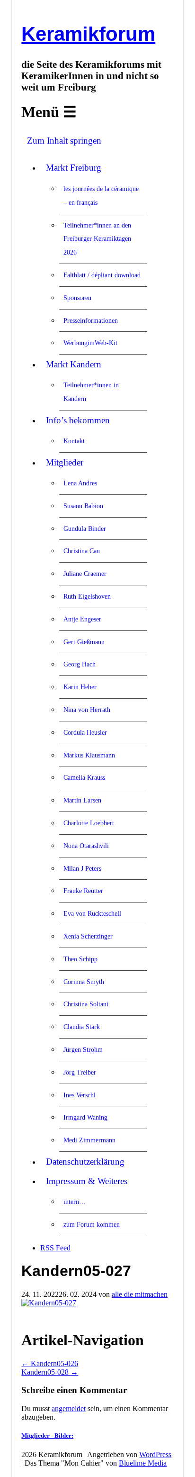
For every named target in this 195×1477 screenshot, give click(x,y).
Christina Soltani (85, 1004)
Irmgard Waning (85, 1117)
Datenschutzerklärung (85, 1162)
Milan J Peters (82, 868)
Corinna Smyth (83, 981)
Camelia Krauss (84, 777)
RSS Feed (55, 1248)
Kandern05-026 (49, 1363)
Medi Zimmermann (89, 1140)
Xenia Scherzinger (88, 936)
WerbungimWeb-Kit (90, 342)
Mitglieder (64, 462)
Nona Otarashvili (86, 845)
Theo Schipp (80, 959)
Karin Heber (80, 687)
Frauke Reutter (83, 890)
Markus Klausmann (89, 755)
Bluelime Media (143, 1463)
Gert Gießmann (84, 642)
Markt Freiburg (73, 168)
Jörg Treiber (79, 1072)
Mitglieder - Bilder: (47, 1435)
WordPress (155, 1454)
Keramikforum (88, 34)
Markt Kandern (73, 364)
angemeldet (69, 1408)
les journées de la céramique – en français (101, 195)
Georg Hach (79, 664)
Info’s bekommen (78, 420)
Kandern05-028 (49, 1372)
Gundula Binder (84, 528)
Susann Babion (83, 506)
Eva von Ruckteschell (92, 913)
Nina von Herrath (86, 709)
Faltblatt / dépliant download (102, 275)
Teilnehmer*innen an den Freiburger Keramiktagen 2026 (97, 238)
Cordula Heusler (85, 732)
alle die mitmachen (140, 1294)
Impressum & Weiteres (86, 1181)
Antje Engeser (82, 619)
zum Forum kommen (91, 1224)
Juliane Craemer (84, 573)
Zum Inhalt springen (64, 141)
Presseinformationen (90, 320)
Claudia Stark (81, 1026)
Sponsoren (77, 297)
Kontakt (74, 441)
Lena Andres (80, 483)
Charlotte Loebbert (88, 823)
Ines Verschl (79, 1095)
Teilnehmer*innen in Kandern (91, 391)
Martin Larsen (82, 800)
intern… (74, 1201)
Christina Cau (81, 551)
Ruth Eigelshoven (87, 596)
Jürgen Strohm (83, 1049)
